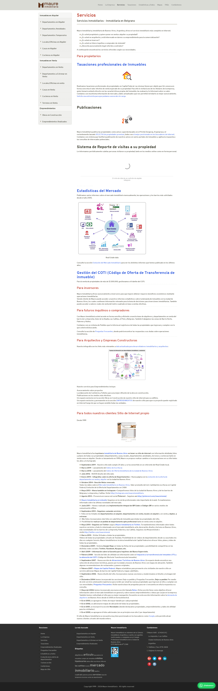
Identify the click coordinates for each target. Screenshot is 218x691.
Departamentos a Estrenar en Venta (54, 75)
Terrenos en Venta (50, 103)
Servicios (121, 5)
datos (88, 661)
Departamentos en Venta (52, 67)
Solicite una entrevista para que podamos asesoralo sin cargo (101, 96)
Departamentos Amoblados (53, 28)
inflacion (103, 661)
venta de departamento (95, 677)
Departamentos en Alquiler (53, 22)
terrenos (84, 677)
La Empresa (110, 5)
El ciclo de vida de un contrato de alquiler (127, 178)
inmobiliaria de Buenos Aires (116, 453)
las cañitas (80, 665)
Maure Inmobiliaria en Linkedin (94, 500)
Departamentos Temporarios (54, 35)
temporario (78, 677)
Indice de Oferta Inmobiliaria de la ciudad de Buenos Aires (129, 471)
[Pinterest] (149, 664)
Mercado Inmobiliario (112, 263)
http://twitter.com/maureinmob (97, 532)
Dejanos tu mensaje (155, 651)
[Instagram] (154, 664)
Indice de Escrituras (114, 468)
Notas (134, 590)
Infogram (127, 180)
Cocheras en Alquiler (51, 55)
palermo (85, 675)
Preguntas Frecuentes (104, 331)
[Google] (149, 658)
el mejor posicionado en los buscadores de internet (153, 134)
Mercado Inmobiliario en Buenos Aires (114, 485)
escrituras (97, 661)
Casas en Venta (48, 89)
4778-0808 (163, 647)
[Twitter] (154, 658)
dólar (92, 661)
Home (100, 5)
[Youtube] (159, 658)
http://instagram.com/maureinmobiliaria (127, 493)
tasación (104, 675)
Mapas (159, 5)
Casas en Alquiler (49, 48)
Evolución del (98, 263)
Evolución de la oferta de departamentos (49, 658)
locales (87, 666)
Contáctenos (176, 5)
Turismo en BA (46, 663)
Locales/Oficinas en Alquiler (54, 42)
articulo (88, 654)
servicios (97, 674)
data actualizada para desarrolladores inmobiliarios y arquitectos (142, 346)
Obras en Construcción (52, 115)
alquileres (79, 655)
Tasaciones (131, 5)
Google (152, 616)
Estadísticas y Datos (147, 5)
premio (90, 675)
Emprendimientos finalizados (54, 121)
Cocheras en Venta (50, 96)
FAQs (167, 5)
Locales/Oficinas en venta (53, 83)
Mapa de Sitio (45, 669)
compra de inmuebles (88, 658)
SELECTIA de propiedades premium (110, 134)
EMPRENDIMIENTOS (124, 400)
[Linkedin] (165, 658)
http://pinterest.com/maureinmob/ (152, 496)
